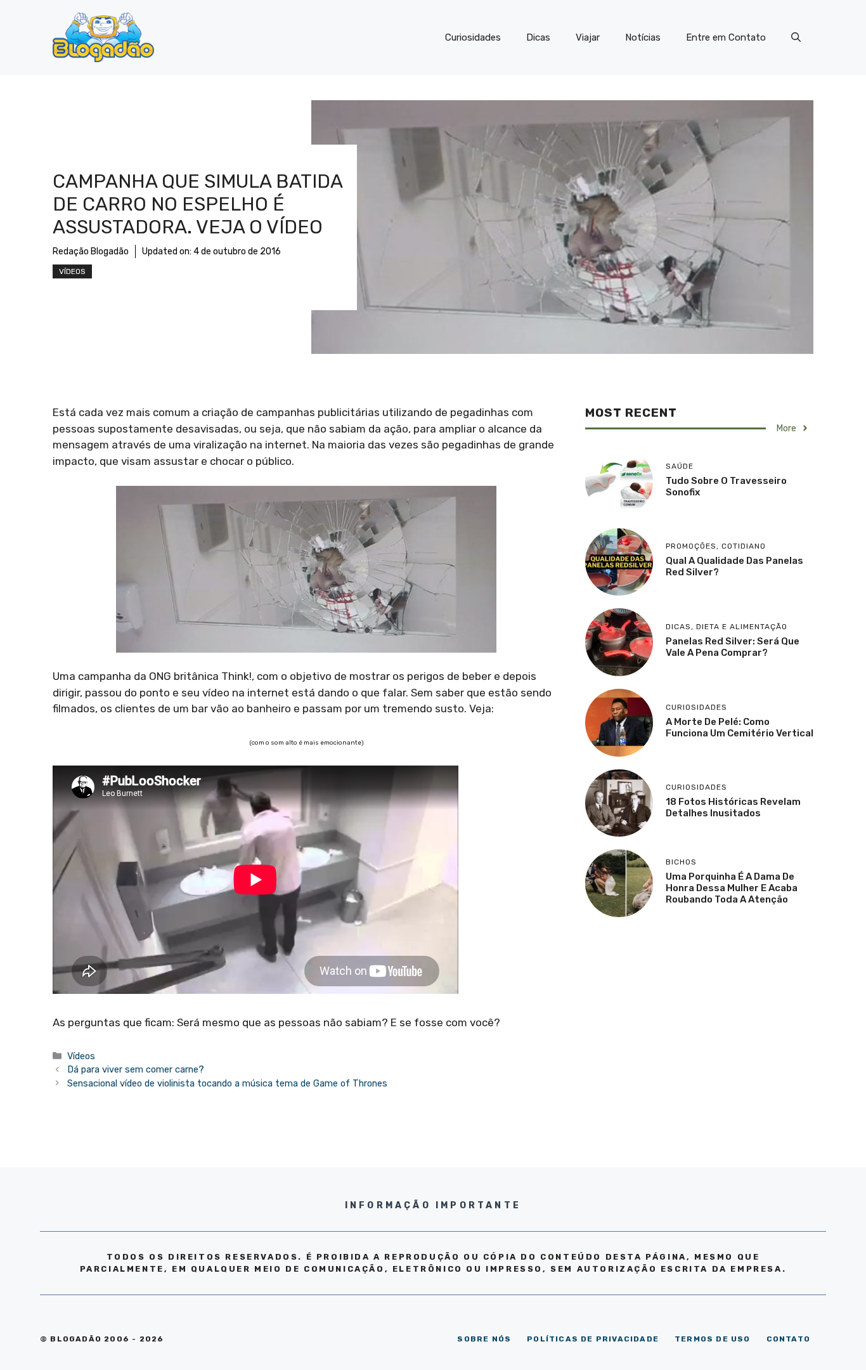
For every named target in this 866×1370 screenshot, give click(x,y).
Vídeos (72, 271)
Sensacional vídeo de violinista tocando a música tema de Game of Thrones (227, 1083)
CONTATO (788, 1338)
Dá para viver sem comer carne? (135, 1069)
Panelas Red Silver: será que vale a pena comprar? (732, 647)
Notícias (643, 37)
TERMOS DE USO (713, 1338)
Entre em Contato (726, 37)
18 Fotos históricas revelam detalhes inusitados (733, 807)
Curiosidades (473, 37)
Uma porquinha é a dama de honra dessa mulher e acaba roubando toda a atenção (732, 888)
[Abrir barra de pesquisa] (796, 37)
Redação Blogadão (91, 251)
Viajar (588, 37)
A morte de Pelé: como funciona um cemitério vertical (739, 727)
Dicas (538, 37)
